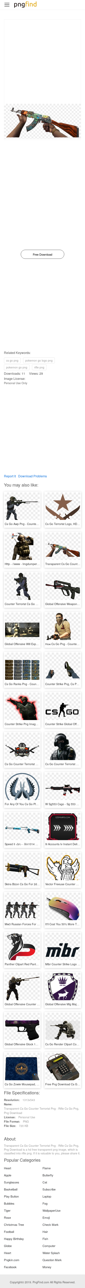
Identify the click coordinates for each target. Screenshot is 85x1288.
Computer (48, 1246)
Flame (46, 1168)
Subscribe (49, 1189)
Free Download (42, 254)
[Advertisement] (42, 61)
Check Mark (50, 1224)
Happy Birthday (14, 1239)
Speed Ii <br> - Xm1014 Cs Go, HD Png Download (36, 844)
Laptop (46, 1196)
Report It (10, 476)
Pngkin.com (11, 1260)
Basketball (10, 1189)
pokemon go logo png (39, 360)
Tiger (7, 1210)
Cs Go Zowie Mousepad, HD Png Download (32, 1084)
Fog (44, 1203)
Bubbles (9, 1203)
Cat (44, 1182)
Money (46, 1267)
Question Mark (52, 1260)
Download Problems (32, 476)
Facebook (10, 1267)
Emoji (46, 1217)
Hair (45, 1232)
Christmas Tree (14, 1224)
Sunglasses (11, 1182)
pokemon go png (16, 367)
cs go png (12, 360)
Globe (8, 1246)
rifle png (39, 367)
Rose (7, 1217)
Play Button (11, 1196)
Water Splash (51, 1253)
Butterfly (47, 1175)
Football (9, 1232)
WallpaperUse (51, 1210)
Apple (7, 1175)
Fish (45, 1239)
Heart (7, 1168)
